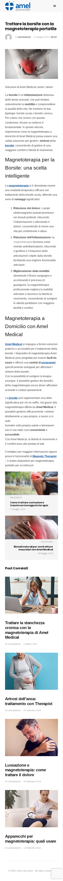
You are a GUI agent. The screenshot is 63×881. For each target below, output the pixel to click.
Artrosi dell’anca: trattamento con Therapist (28, 701)
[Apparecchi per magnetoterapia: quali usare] (31, 808)
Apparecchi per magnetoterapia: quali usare (30, 838)
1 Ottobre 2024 (30, 644)
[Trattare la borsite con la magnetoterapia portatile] (31, 63)
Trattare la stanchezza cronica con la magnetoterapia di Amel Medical (26, 630)
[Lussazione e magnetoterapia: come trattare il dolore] (31, 737)
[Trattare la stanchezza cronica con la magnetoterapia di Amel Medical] (31, 595)
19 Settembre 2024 (32, 781)
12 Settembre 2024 (32, 848)
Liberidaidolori (24, 37)
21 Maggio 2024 (41, 37)
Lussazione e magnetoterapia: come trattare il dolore (25, 770)
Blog (54, 37)
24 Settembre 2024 (32, 710)
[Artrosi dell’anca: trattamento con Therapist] (31, 671)
